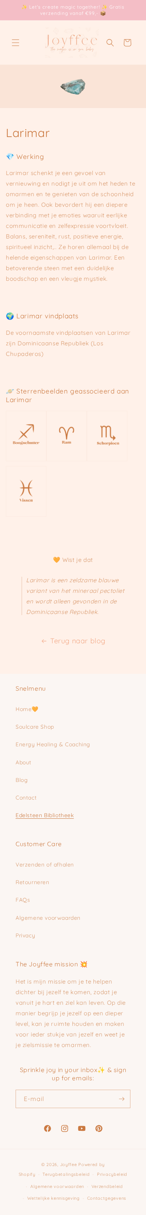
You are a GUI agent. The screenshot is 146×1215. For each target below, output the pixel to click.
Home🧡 (27, 709)
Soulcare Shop (35, 726)
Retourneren (32, 882)
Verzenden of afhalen (45, 864)
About (24, 762)
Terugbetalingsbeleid (66, 1174)
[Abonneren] (121, 1099)
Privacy (25, 935)
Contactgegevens (107, 1198)
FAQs (23, 899)
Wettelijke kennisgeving (53, 1198)
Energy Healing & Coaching (53, 744)
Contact (26, 797)
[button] (15, 42)
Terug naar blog (78, 640)
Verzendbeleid (107, 1186)
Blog (22, 780)
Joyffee (68, 1164)
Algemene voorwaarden (48, 917)
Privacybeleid (112, 1174)
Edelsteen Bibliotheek (45, 815)
